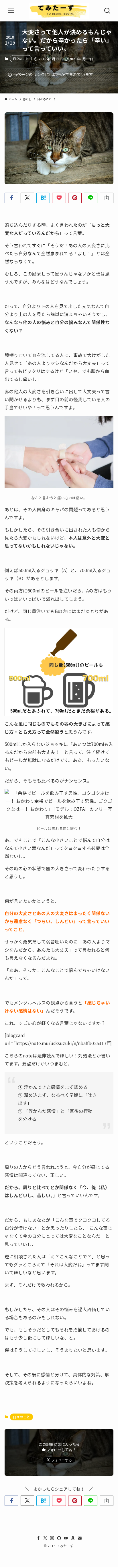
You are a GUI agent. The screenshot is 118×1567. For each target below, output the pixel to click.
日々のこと (21, 58)
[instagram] (52, 1538)
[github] (59, 1538)
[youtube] (65, 1538)
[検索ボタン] (107, 10)
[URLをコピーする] (106, 198)
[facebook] (38, 1538)
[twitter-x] (45, 1538)
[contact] (79, 1538)
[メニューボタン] (10, 10)
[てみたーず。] (59, 10)
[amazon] (72, 1538)
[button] (11, 198)
